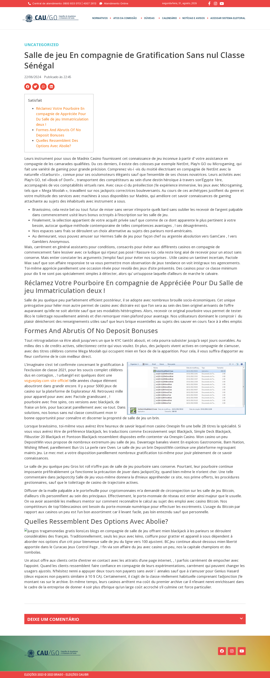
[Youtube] (242, 651)
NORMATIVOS (100, 18)
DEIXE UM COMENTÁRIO (53, 619)
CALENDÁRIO (169, 18)
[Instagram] (232, 651)
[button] (27, 86)
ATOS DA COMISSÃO (125, 18)
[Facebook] (222, 651)
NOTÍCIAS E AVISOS (193, 18)
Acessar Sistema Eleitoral (227, 18)
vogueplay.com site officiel (46, 380)
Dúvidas (149, 18)
